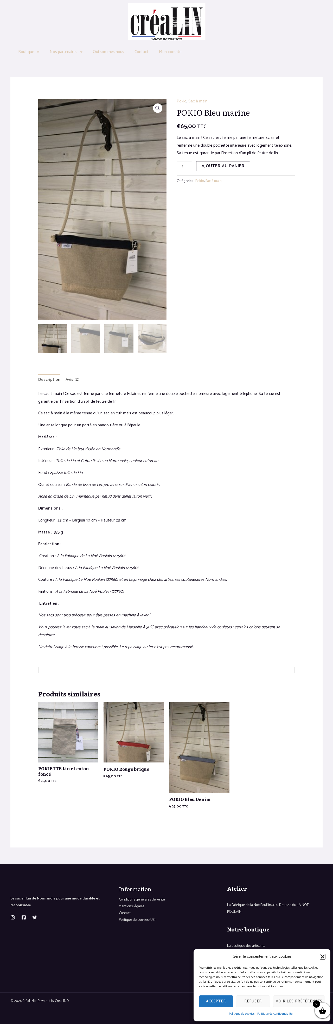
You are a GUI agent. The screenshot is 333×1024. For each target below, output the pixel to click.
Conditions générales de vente (142, 900)
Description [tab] (49, 379)
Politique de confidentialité (275, 1013)
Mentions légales (131, 906)
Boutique (26, 51)
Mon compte (170, 51)
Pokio (182, 101)
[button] (322, 956)
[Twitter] (34, 917)
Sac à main (197, 101)
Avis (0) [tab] (73, 379)
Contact (142, 51)
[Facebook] (23, 917)
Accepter (216, 1001)
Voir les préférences (299, 1001)
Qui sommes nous (108, 51)
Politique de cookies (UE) (137, 920)
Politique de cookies (242, 1013)
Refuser (253, 1001)
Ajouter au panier (223, 165)
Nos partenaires (63, 51)
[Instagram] (12, 917)
